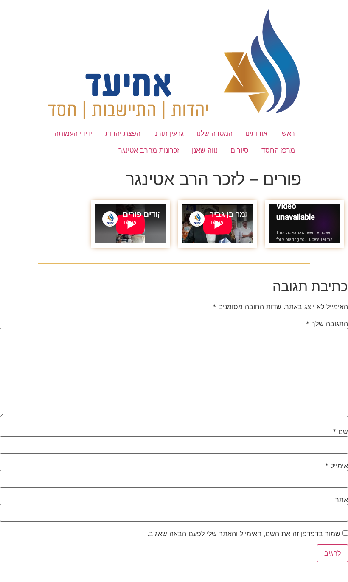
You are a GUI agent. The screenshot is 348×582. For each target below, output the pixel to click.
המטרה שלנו (214, 133)
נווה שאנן (205, 150)
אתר (341, 499)
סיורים (239, 150)
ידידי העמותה (73, 133)
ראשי (287, 133)
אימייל (336, 465)
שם (340, 431)
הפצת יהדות (122, 133)
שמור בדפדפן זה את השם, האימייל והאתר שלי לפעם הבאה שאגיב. (243, 533)
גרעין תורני (168, 133)
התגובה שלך (327, 323)
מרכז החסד (278, 150)
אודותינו (256, 133)
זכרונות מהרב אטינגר (148, 150)
